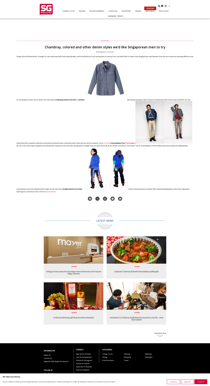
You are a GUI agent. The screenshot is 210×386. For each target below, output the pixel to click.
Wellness (150, 11)
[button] (150, 8)
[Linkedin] (120, 199)
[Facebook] (162, 6)
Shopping (126, 11)
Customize (173, 382)
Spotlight (164, 11)
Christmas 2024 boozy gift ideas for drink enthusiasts (73, 317)
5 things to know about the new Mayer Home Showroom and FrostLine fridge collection (73, 272)
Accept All (201, 382)
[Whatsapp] (105, 199)
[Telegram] (112, 199)
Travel (138, 11)
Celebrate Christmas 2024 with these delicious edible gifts (136, 271)
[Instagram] (165, 6)
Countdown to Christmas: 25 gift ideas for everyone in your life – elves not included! (136, 318)
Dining (82, 11)
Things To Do (68, 11)
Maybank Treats (115, 16)
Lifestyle (113, 11)
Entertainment (97, 11)
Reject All (187, 382)
